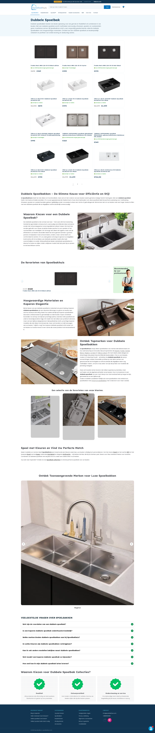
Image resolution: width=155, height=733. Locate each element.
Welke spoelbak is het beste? (39, 718)
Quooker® (53, 13)
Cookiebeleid (82, 724)
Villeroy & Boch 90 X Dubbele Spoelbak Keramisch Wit (75, 99)
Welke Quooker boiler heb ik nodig (40, 721)
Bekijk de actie (97, 1)
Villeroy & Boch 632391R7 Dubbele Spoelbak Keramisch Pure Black (108, 99)
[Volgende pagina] (82, 184)
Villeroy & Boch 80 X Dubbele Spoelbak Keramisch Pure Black (44, 170)
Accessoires (58, 724)
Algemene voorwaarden (85, 718)
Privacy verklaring (84, 716)
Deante (117, 351)
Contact (95, 13)
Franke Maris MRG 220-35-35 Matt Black (107, 65)
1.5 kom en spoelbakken (99, 381)
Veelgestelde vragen (84, 713)
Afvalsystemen (62, 13)
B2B (83, 13)
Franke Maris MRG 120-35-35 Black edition (45, 65)
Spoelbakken (34, 13)
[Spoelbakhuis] (38, 7)
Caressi (127, 351)
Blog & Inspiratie (35, 713)
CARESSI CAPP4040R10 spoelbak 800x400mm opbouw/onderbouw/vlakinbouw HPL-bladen (109, 135)
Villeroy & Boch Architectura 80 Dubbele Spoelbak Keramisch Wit (107, 170)
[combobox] (76, 7)
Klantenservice (116, 7)
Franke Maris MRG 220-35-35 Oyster (74, 65)
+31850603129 (106, 716)
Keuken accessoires (74, 13)
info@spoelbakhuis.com (109, 713)
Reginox (87, 353)
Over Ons (88, 13)
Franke (122, 351)
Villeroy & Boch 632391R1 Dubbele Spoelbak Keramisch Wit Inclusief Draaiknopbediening (45, 134)
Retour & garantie (84, 721)
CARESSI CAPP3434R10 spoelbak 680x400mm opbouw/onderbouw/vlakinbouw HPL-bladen (77, 134)
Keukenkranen (44, 13)
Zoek (107, 7)
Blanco (82, 353)
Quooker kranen (59, 713)
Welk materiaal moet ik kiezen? (39, 716)
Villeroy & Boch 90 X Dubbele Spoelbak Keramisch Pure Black (75, 170)
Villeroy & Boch (102, 353)
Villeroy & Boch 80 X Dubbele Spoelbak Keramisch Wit (44, 99)
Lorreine (93, 353)
